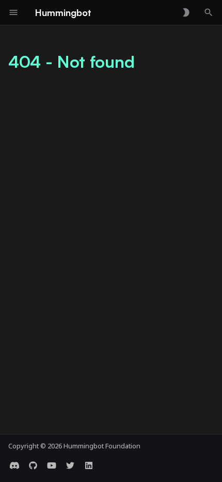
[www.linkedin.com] (89, 465)
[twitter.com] (70, 465)
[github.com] (33, 465)
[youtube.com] (51, 465)
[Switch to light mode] (186, 12)
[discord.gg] (14, 465)
